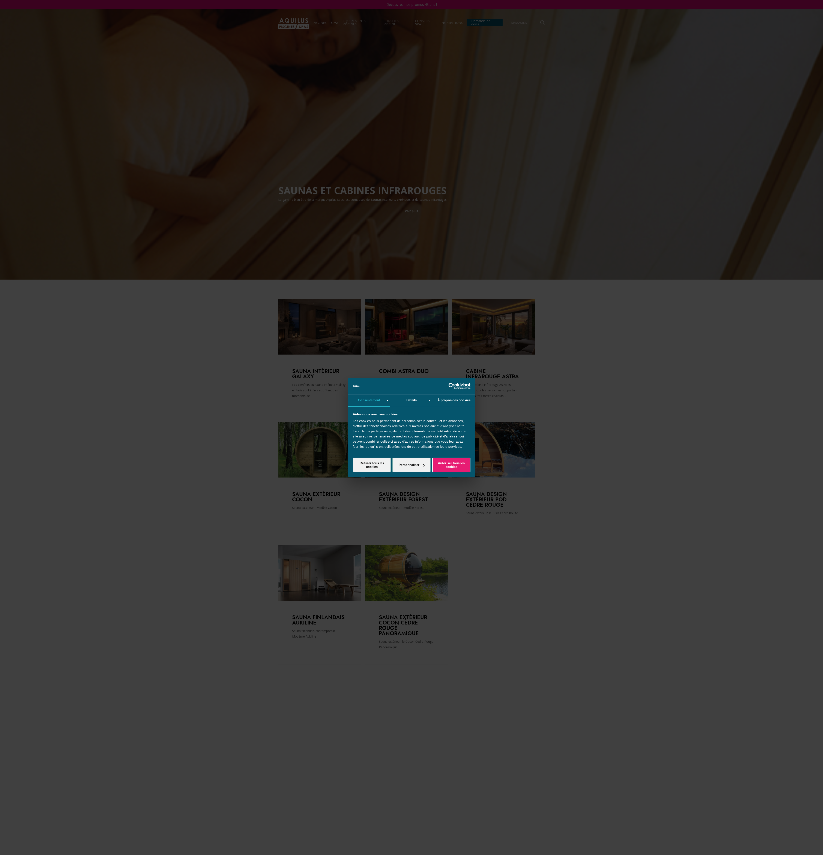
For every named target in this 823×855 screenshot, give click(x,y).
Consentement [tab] (369, 400)
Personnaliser (409, 465)
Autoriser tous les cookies (451, 465)
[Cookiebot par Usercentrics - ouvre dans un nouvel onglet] (451, 386)
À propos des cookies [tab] (453, 400)
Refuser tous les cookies (372, 465)
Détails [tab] (411, 400)
